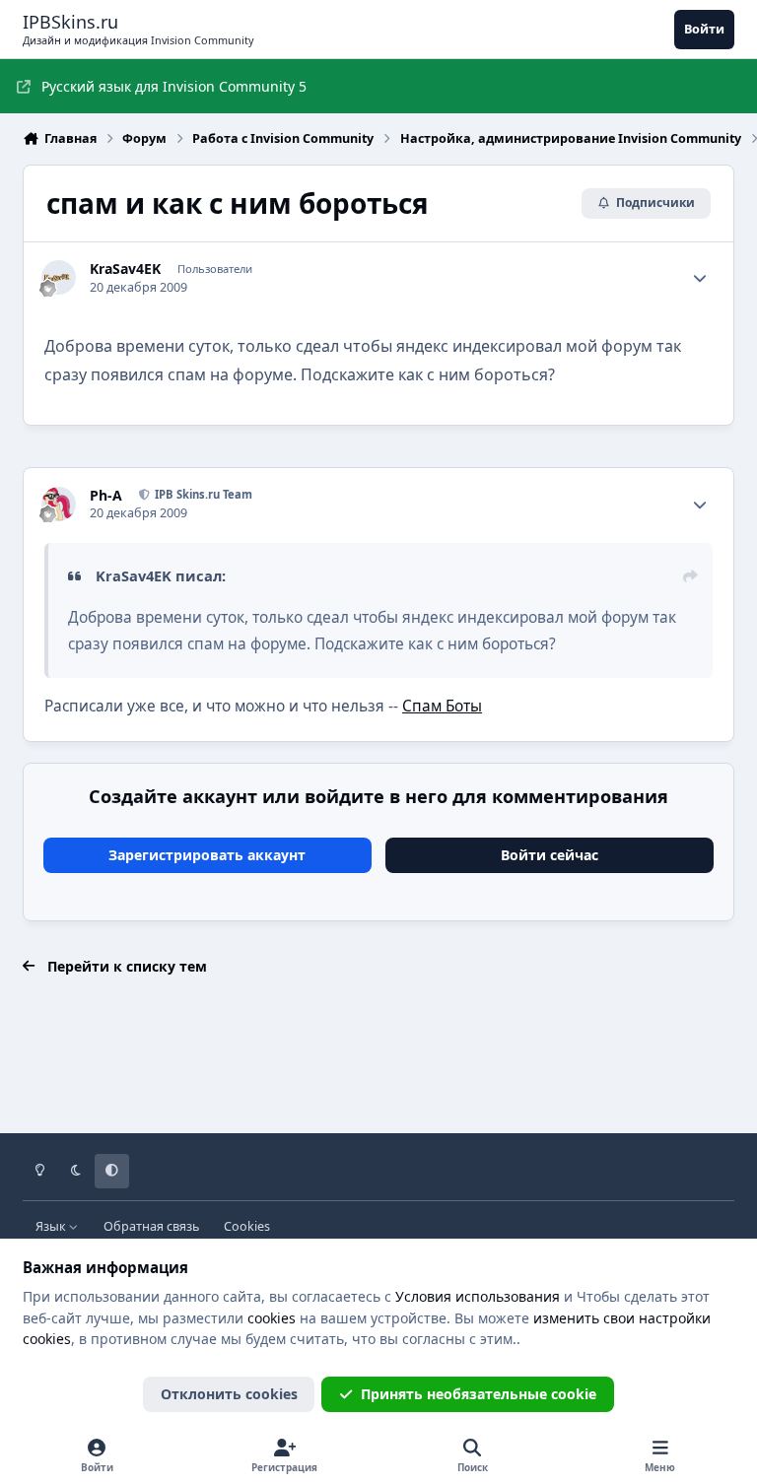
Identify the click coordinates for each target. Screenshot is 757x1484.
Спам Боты (442, 706)
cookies (271, 1318)
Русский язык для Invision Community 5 (174, 86)
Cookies (247, 1226)
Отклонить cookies (229, 1393)
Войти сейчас (549, 854)
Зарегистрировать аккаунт (207, 854)
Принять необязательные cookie (478, 1393)
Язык (52, 1226)
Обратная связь (151, 1226)
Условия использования (477, 1296)
